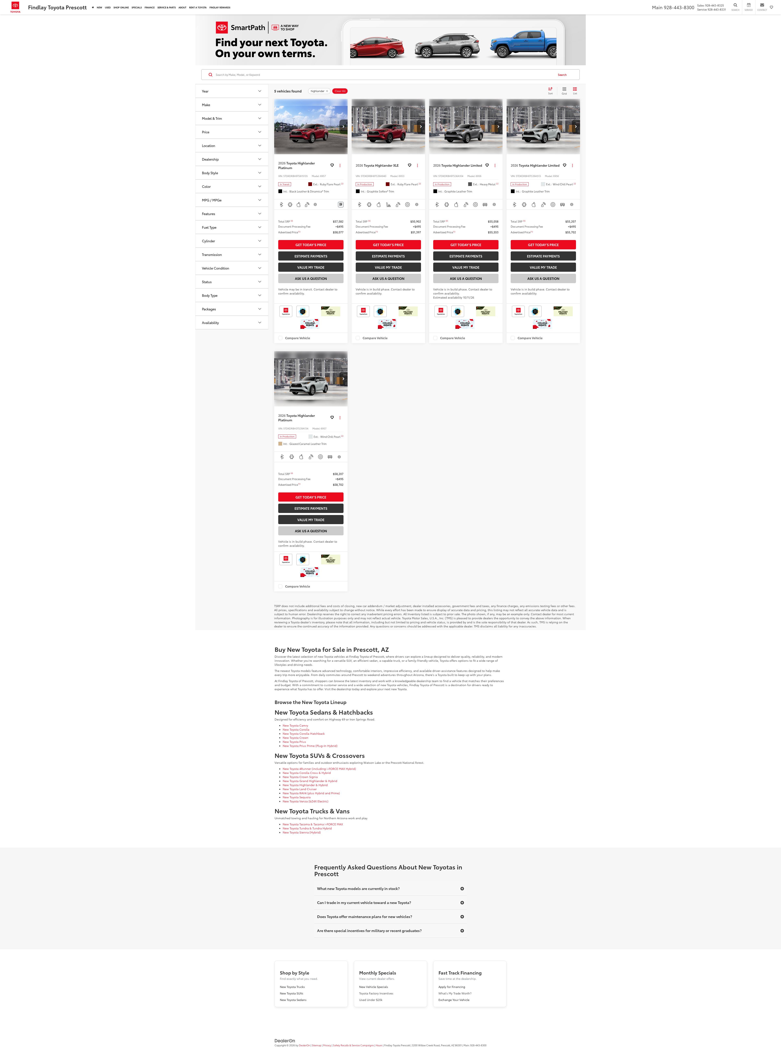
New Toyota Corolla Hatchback (304, 733)
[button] (343, 127)
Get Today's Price (311, 244)
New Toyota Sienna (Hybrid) (302, 832)
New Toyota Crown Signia (300, 777)
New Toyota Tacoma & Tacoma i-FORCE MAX (313, 824)
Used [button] (108, 7)
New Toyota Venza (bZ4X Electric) (305, 801)
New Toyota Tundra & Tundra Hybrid (307, 828)
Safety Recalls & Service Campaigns (353, 1045)
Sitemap (316, 1045)
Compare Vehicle (297, 338)
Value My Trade (310, 267)
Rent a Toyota (198, 7)
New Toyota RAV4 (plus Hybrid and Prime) (311, 793)
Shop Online (121, 7)
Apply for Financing (451, 987)
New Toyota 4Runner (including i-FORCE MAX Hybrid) (319, 769)
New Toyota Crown (295, 738)
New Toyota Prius (294, 742)
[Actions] (340, 165)
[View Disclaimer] (315, 204)
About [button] (182, 7)
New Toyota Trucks (292, 987)
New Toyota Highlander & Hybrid (305, 785)
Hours (379, 1045)
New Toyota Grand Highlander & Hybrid (310, 781)
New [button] (99, 7)
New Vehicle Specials (373, 987)
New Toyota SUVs (291, 993)
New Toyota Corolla (296, 729)
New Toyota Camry (295, 725)
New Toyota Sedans (293, 1000)
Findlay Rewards (219, 7)
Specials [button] (137, 7)
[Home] (93, 7)
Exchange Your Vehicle (453, 1000)
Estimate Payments (311, 256)
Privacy (327, 1045)
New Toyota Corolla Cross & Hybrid (307, 773)
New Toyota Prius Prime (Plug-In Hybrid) (310, 746)
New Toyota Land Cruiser (300, 789)
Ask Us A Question (311, 278)
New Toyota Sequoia (297, 797)
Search (562, 74)
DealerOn (304, 1045)
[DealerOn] (285, 1040)
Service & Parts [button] (166, 7)
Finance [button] (150, 7)
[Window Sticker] (341, 204)
